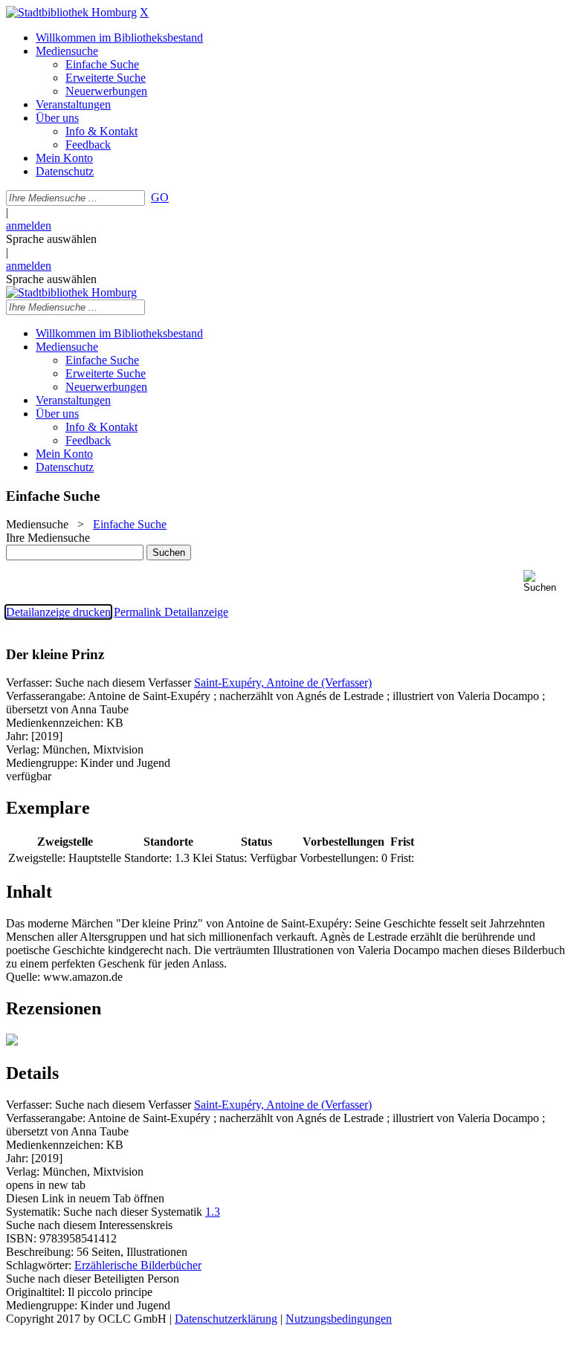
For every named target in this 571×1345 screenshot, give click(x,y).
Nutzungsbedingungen (339, 1318)
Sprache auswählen (51, 239)
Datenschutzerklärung (226, 1318)
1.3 (212, 1211)
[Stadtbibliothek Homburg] (71, 12)
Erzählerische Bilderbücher (137, 1265)
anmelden (28, 225)
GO (160, 197)
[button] (544, 581)
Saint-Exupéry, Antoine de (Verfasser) (283, 682)
